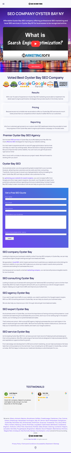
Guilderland (62, 425)
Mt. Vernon (41, 420)
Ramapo (33, 431)
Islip (36, 420)
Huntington (30, 420)
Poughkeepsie (21, 429)
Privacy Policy (16, 444)
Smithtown (35, 422)
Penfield (35, 427)
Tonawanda (50, 422)
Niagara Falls (8, 431)
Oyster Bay (8, 422)
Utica (60, 422)
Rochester (15, 422)
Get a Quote (36, 66)
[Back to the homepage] (35, 4)
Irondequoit (16, 431)
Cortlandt (58, 427)
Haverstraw (28, 427)
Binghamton (31, 429)
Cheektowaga (45, 418)
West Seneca (57, 429)
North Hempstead (51, 420)
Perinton (64, 429)
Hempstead (22, 420)
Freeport (64, 427)
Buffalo (38, 418)
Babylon (23, 418)
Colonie (64, 418)
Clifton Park (20, 427)
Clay (60, 418)
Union (48, 431)
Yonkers (11, 425)
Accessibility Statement (45, 444)
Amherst (18, 418)
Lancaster (6, 429)
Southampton (41, 431)
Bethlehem (54, 425)
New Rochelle (25, 431)
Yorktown (13, 427)
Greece (7, 420)
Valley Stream (43, 427)
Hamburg (18, 425)
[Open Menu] (3, 4)
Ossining (51, 427)
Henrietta (13, 429)
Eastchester (46, 425)
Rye (21, 422)
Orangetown (62, 420)
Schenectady (27, 422)
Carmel (24, 425)
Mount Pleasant (47, 429)
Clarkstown (54, 418)
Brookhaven (31, 418)
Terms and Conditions (29, 444)
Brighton (6, 427)
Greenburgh (14, 420)
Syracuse (43, 422)
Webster (38, 429)
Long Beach (38, 425)
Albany (12, 418)
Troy (56, 422)
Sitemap (56, 444)
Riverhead (30, 425)
